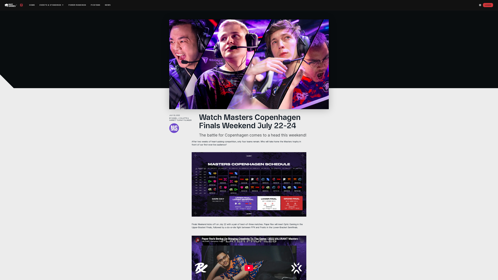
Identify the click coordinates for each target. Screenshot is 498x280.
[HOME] (22, 5)
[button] (51, 5)
